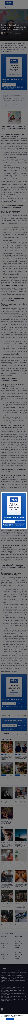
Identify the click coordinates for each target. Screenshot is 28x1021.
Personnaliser (18, 1019)
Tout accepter (10, 1019)
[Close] (24, 494)
